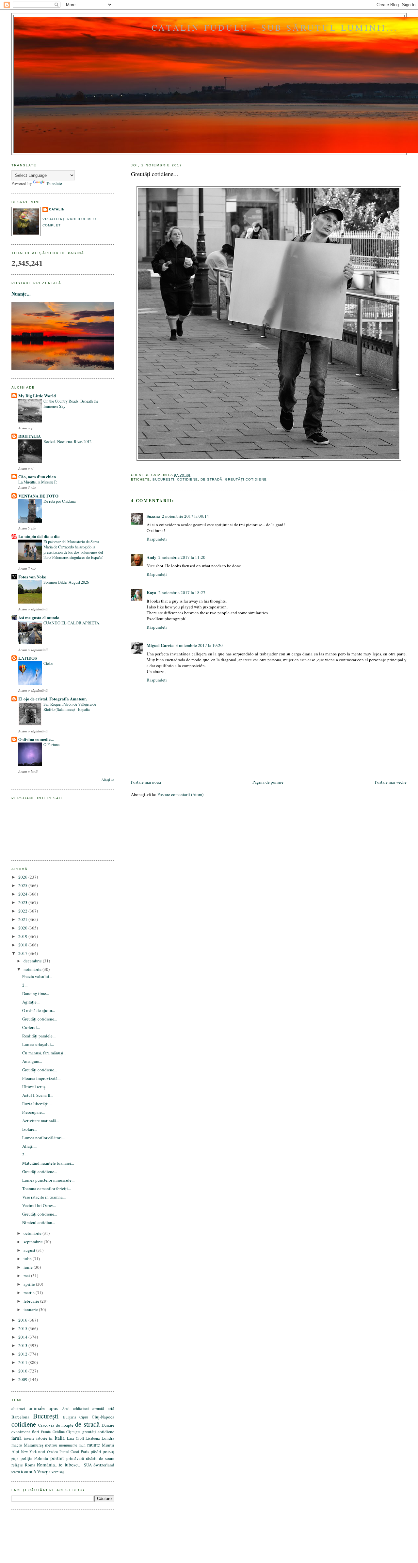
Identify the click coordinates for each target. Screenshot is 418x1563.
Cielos (48, 663)
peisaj (108, 1451)
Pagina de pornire (267, 782)
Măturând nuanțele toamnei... (48, 1163)
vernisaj (58, 1471)
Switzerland (103, 1465)
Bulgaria (69, 1417)
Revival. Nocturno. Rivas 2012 (67, 441)
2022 (23, 911)
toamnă (28, 1471)
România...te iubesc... (59, 1464)
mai (27, 1276)
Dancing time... (35, 993)
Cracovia (46, 1425)
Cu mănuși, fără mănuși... (44, 1053)
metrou (51, 1445)
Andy (151, 557)
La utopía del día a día (39, 536)
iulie (28, 1259)
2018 (23, 945)
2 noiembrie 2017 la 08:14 (185, 516)
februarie (32, 1301)
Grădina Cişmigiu (67, 1431)
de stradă (211, 479)
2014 (23, 1337)
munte (93, 1444)
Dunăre (108, 1425)
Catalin (57, 209)
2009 (23, 1379)
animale (37, 1408)
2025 (23, 885)
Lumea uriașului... (38, 1044)
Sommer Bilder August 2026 (66, 582)
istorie (41, 1438)
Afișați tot (108, 779)
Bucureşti (163, 479)
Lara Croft (75, 1438)
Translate (54, 183)
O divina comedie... (36, 739)
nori (41, 1451)
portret (57, 1458)
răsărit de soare (100, 1458)
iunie (29, 1267)
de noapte (65, 1425)
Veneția (44, 1472)
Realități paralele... (39, 1036)
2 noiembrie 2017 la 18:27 (181, 592)
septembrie (34, 1242)
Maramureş (33, 1445)
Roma (30, 1465)
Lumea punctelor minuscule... (48, 1180)
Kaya (151, 592)
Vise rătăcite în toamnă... (44, 1197)
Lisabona (93, 1438)
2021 (23, 919)
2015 (23, 1328)
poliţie (26, 1458)
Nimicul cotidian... (38, 1222)
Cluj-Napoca (103, 1417)
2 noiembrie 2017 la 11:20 (181, 557)
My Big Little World (37, 395)
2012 (23, 1354)
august (30, 1250)
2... (24, 985)
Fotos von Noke (32, 577)
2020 (23, 928)
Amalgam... (32, 1061)
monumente (68, 1445)
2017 (23, 953)
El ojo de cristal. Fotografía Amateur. (52, 699)
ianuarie (31, 1309)
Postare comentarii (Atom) (180, 794)
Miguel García (160, 645)
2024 (23, 894)
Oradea (52, 1451)
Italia (60, 1437)
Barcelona (20, 1417)
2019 (23, 936)
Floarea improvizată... (41, 1078)
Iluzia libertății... (37, 1104)
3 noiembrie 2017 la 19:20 (199, 645)
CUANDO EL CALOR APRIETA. (71, 622)
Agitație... (31, 1002)
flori (35, 1431)
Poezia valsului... (37, 976)
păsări (96, 1451)
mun (82, 1445)
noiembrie (33, 969)
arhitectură (81, 1408)
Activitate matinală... (40, 1121)
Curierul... (31, 1027)
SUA (88, 1465)
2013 (23, 1345)
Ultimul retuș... (35, 1087)
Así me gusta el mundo (38, 617)
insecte (29, 1438)
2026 (23, 877)
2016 (23, 1320)
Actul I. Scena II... (37, 1095)
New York (29, 1451)
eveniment (20, 1431)
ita (51, 1438)
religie (17, 1465)
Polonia (41, 1458)
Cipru (83, 1417)
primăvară (75, 1458)
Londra (108, 1438)
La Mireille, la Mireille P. (37, 481)
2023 (23, 902)
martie (30, 1292)
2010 (23, 1371)
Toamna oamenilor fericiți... (46, 1188)
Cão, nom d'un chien (37, 476)
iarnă (16, 1437)
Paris (85, 1451)
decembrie (33, 961)
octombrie (33, 1233)
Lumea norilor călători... (43, 1138)
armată (98, 1408)
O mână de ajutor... (38, 1010)
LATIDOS (27, 658)
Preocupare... (33, 1112)
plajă (14, 1458)
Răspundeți (157, 539)
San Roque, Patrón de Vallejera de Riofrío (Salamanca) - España (69, 706)
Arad (66, 1408)
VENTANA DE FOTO (38, 496)
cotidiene (187, 479)
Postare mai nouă (146, 782)
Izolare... (29, 1129)
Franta (46, 1431)
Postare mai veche (391, 782)
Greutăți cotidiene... (154, 174)
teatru (15, 1471)
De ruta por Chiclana (59, 501)
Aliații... (29, 1146)
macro (16, 1445)
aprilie (30, 1284)
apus (53, 1408)
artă (111, 1408)
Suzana (153, 516)
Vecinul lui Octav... (39, 1205)
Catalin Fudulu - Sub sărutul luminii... (275, 27)
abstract (18, 1408)
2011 (23, 1362)
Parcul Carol (69, 1451)
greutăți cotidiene (245, 479)
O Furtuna (51, 744)
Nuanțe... (21, 293)
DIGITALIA (29, 436)
